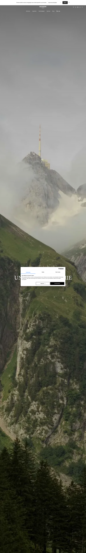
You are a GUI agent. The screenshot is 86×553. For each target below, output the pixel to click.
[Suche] (82, 7)
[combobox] (54, 2)
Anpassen (42, 283)
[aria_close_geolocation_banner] (69, 2)
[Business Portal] (80, 7)
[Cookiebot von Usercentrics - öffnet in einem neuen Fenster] (60, 269)
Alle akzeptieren (57, 283)
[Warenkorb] (75, 7)
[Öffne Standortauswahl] (77, 7)
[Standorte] (73, 7)
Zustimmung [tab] (28, 272)
